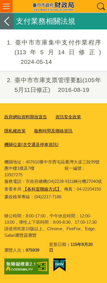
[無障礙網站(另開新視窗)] (26, 266)
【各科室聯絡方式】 (42, 189)
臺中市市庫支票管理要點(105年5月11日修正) (54, 85)
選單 (6, 6)
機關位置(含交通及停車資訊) (31, 144)
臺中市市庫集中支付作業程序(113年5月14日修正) (54, 52)
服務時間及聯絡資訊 (53, 130)
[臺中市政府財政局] (53, 6)
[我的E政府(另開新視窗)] (59, 265)
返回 (7, 21)
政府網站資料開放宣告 (25, 116)
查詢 (100, 6)
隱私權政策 (15, 130)
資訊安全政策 (68, 116)
